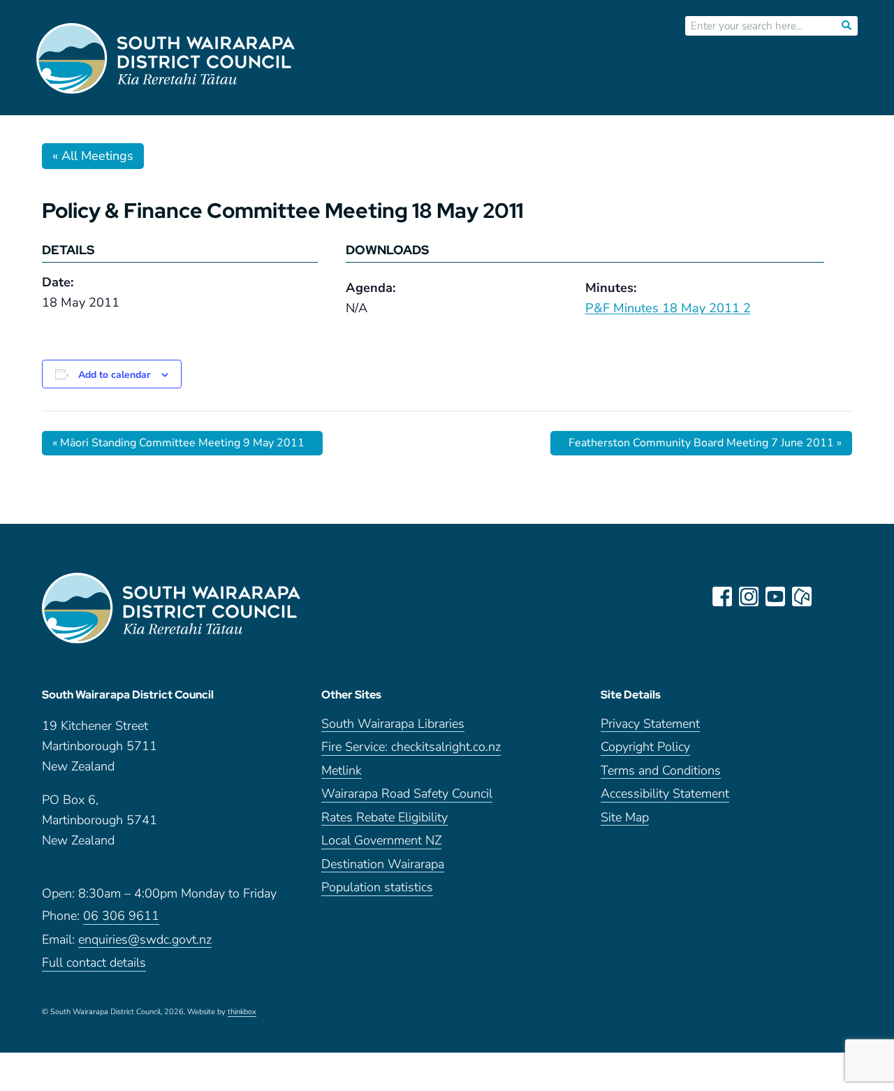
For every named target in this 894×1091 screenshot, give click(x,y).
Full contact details (94, 963)
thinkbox (242, 1013)
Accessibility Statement (665, 794)
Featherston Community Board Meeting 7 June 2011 (705, 443)
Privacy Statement (650, 725)
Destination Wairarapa (382, 865)
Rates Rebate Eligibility (384, 818)
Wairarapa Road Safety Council (406, 794)
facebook (722, 596)
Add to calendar (114, 374)
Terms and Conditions (661, 771)
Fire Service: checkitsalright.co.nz (411, 748)
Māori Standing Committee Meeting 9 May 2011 (178, 443)
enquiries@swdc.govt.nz (145, 940)
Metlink (341, 771)
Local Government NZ (381, 841)
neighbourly (802, 596)
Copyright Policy (645, 748)
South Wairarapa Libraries (392, 725)
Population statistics (377, 888)
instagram (749, 596)
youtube (775, 596)
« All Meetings (92, 155)
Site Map (625, 818)
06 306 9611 (121, 917)
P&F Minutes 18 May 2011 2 (668, 308)
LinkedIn (828, 596)
